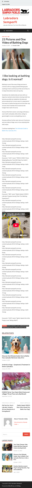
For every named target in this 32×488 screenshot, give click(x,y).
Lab (18, 325)
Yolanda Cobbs (16, 45)
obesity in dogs (18, 327)
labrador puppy (24, 325)
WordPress (11, 486)
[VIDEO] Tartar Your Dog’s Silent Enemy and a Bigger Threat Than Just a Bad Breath (16, 393)
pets (25, 327)
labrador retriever (7, 327)
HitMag (18, 486)
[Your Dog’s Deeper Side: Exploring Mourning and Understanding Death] (7, 444)
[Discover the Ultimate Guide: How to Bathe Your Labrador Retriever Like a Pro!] (16, 345)
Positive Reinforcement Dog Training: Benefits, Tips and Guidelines (21, 467)
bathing (13, 325)
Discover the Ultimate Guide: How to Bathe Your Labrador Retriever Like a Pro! (15, 357)
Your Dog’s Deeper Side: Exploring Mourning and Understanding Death (21, 446)
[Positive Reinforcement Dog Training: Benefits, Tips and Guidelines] (7, 466)
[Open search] (28, 31)
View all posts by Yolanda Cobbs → (20, 423)
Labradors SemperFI (10, 20)
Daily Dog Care (6, 36)
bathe (9, 325)
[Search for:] (16, 434)
